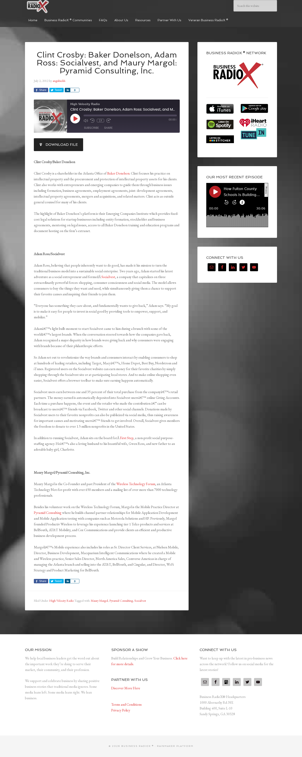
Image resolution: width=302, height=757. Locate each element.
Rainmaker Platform (175, 746)
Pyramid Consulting (47, 512)
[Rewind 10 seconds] (92, 120)
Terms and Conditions (126, 704)
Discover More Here (125, 688)
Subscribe (91, 128)
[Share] (67, 90)
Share (108, 128)
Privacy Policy (120, 710)
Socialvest (108, 277)
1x (100, 120)
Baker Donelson (118, 173)
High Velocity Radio (61, 601)
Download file (62, 144)
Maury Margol (99, 601)
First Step (127, 438)
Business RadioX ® (58, 6)
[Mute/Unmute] (86, 121)
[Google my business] (226, 682)
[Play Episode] (75, 118)
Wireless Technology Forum (135, 484)
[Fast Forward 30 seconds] (108, 120)
